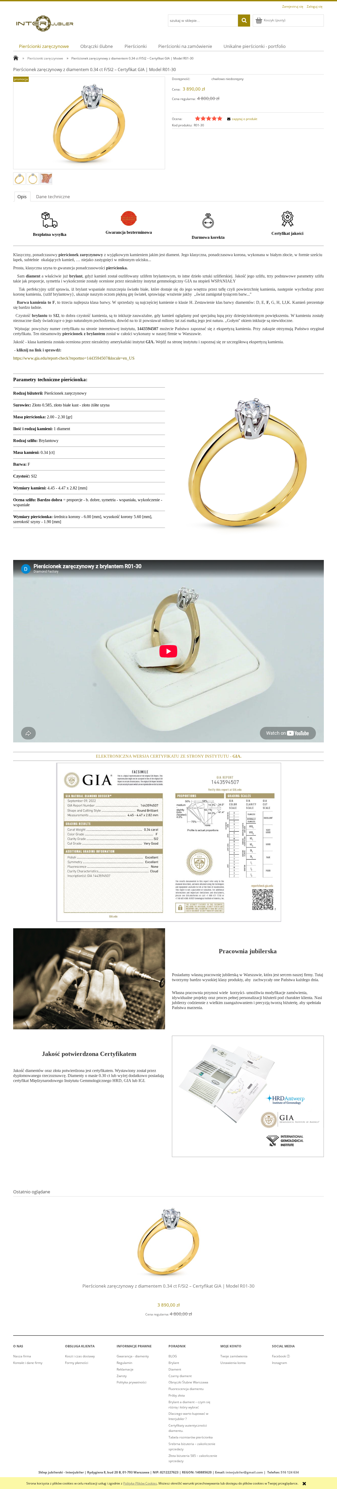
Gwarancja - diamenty (133, 1356)
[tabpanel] (168, 688)
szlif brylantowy (58, 294)
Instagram (279, 1363)
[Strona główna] (44, 22)
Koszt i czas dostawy (80, 1356)
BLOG (172, 1356)
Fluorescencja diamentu (186, 1389)
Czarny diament (180, 1376)
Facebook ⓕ (281, 1356)
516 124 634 (290, 1472)
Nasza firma (22, 1356)
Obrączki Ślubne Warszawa (188, 1382)
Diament (174, 1369)
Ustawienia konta (233, 1363)
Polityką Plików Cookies (140, 1483)
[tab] (22, 196)
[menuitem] (44, 46)
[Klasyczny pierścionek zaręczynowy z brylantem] (19, 179)
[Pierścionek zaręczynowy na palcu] (46, 179)
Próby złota (176, 1395)
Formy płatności (76, 1363)
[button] (241, 119)
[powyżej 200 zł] (49, 219)
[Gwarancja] (129, 218)
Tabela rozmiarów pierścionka (190, 1437)
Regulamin (124, 1363)
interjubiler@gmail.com (244, 1472)
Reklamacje (125, 1369)
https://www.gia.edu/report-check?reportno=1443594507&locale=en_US (74, 358)
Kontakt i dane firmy (27, 1363)
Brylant (173, 1363)
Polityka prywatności (131, 1382)
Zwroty (122, 1376)
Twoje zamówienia (233, 1356)
